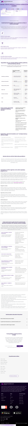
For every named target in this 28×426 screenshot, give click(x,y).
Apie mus (2, 395)
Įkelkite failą (3, 13)
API (10, 398)
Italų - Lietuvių (3, 369)
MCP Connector (12, 400)
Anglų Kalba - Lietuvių (4, 363)
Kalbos (11, 403)
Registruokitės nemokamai (18, 182)
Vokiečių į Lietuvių (21, 403)
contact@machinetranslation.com (6, 417)
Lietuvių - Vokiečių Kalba (4, 362)
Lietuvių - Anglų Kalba (4, 360)
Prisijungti (2, 398)
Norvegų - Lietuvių (3, 371)
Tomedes (26, 423)
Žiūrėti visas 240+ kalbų (14, 375)
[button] (4, 9)
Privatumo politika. (19, 347)
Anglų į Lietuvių (21, 398)
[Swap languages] (14, 11)
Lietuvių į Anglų (21, 395)
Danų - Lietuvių (3, 366)
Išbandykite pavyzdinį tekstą (5, 14)
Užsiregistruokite (3, 400)
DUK (10, 395)
